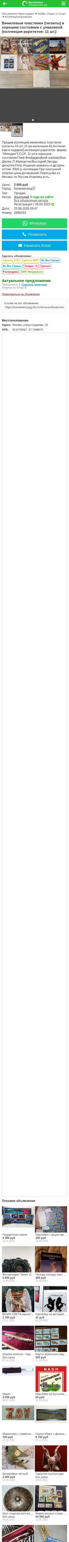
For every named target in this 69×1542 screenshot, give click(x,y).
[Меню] (64, 3)
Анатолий (21, 197)
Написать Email (37, 245)
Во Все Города (50, 260)
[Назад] (5, 3)
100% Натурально (32, 271)
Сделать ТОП (11, 260)
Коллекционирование (18, 16)
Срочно (45, 266)
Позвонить (37, 234)
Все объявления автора (31, 200)
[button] (33, 120)
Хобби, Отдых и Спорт (52, 13)
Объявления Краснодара (18, 13)
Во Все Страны (12, 266)
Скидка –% (31, 266)
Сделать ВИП (30, 260)
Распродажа (10, 271)
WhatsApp (38, 223)
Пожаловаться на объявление (21, 294)
